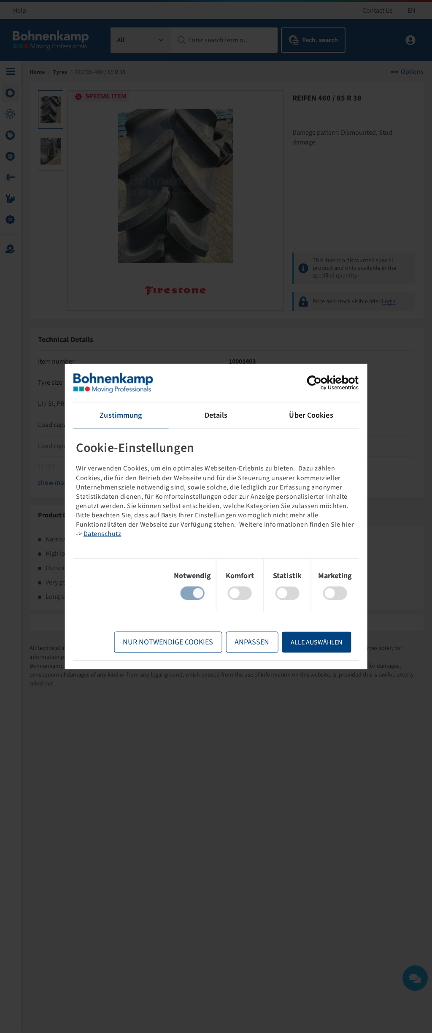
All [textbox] (121, 40)
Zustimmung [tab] (121, 415)
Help (19, 10)
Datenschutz (103, 533)
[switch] (240, 593)
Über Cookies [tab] (311, 415)
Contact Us (377, 10)
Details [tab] (216, 415)
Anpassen (252, 642)
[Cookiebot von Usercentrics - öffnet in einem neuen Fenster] (322, 383)
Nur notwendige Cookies (168, 642)
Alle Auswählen (316, 642)
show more (54, 482)
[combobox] (141, 40)
